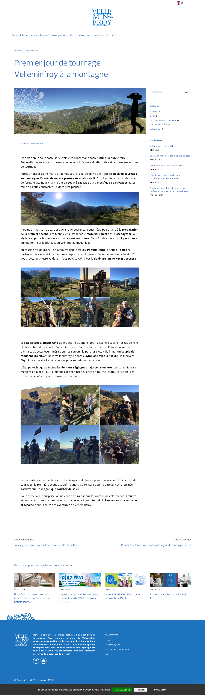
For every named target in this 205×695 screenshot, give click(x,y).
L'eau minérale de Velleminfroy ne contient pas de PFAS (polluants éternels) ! (78, 598)
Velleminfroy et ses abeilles (162, 146)
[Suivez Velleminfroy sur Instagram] (44, 661)
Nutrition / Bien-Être (158, 124)
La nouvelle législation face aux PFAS (166, 165)
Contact (108, 640)
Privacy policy (160, 689)
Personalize (140, 690)
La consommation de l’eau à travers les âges (170, 155)
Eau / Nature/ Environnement (163, 120)
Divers (153, 115)
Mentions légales (112, 644)
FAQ (106, 653)
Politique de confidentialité (117, 649)
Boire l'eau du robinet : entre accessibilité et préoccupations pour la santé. (32, 598)
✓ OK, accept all (121, 689)
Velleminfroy (32, 50)
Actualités (18, 50)
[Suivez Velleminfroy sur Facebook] (36, 661)
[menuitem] (19, 35)
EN (182, 3)
